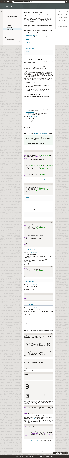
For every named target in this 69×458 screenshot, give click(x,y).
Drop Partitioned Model (30, 112)
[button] (4, 2)
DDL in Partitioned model (30, 39)
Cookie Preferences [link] (46, 456)
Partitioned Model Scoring (30, 42)
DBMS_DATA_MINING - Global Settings (40, 133)
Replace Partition (29, 108)
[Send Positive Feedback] (67, 453)
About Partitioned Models (33, 92)
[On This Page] (67, 11)
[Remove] (28, 1)
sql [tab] (24, 151)
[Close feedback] (54, 453)
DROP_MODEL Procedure (29, 304)
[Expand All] (1, 13)
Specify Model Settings (32, 57)
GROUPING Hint (34, 418)
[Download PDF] (1, 18)
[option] (62, 13)
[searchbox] (47, 1)
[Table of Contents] (1, 11)
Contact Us (26, 456)
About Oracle (21, 456)
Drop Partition (28, 103)
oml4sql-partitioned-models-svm (32, 440)
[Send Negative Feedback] (64, 453)
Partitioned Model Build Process (31, 35)
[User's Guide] (1, 16)
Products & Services (31, 456)
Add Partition (28, 99)
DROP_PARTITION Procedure (31, 250)
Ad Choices (51, 456)
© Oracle (17, 456)
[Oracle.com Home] (2, 2)
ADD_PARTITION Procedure (30, 249)
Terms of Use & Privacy (39, 456)
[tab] (36, 334)
